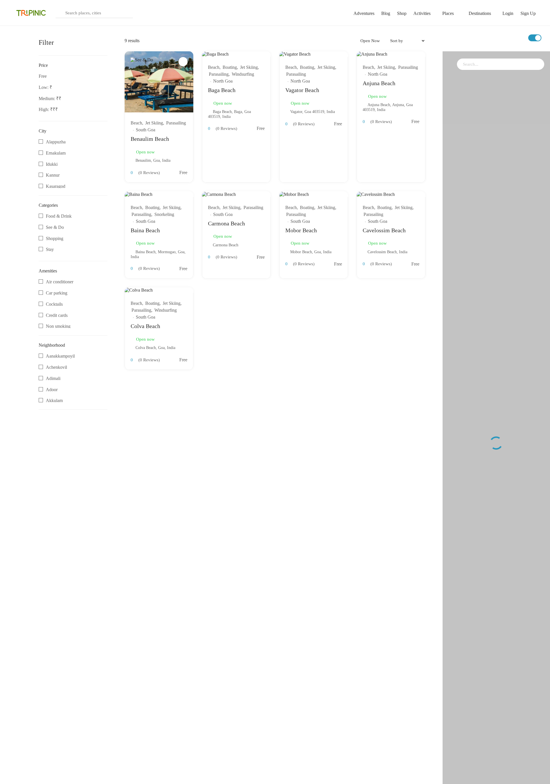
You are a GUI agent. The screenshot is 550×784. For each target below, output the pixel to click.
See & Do (55, 227)
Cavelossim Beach (384, 230)
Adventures (363, 13)
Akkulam (54, 400)
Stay (50, 249)
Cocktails (54, 304)
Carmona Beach (226, 223)
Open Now (370, 40)
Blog (385, 13)
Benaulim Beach (150, 139)
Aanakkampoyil (60, 356)
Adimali (53, 378)
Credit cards (57, 315)
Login (507, 13)
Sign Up (528, 13)
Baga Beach (221, 90)
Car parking (56, 292)
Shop (401, 13)
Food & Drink (59, 216)
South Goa (145, 129)
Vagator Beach (302, 90)
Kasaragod (55, 186)
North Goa (223, 81)
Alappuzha (56, 141)
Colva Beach (145, 326)
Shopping (54, 238)
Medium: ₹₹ (50, 98)
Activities (422, 13)
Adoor (52, 389)
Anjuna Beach (379, 83)
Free (43, 76)
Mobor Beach (301, 230)
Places (448, 13)
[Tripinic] (31, 12)
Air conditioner (59, 281)
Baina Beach (145, 230)
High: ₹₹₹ (48, 109)
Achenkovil (56, 367)
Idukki (52, 164)
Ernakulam (56, 153)
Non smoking (58, 326)
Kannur (53, 175)
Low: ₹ (45, 87)
